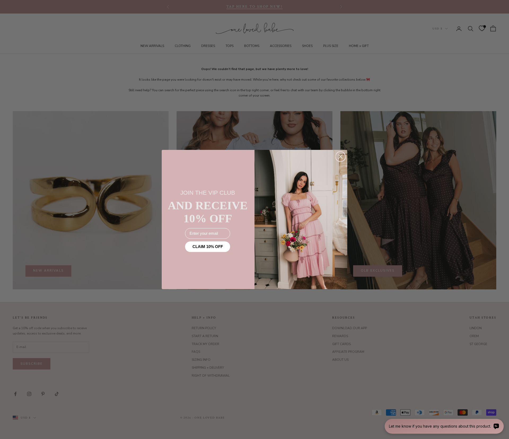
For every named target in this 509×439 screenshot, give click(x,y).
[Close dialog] (340, 156)
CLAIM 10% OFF (207, 247)
